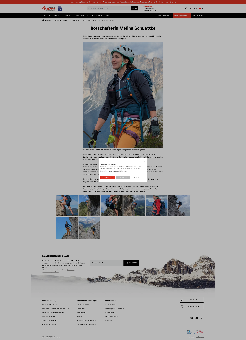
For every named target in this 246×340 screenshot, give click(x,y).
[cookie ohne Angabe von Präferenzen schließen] (145, 161)
